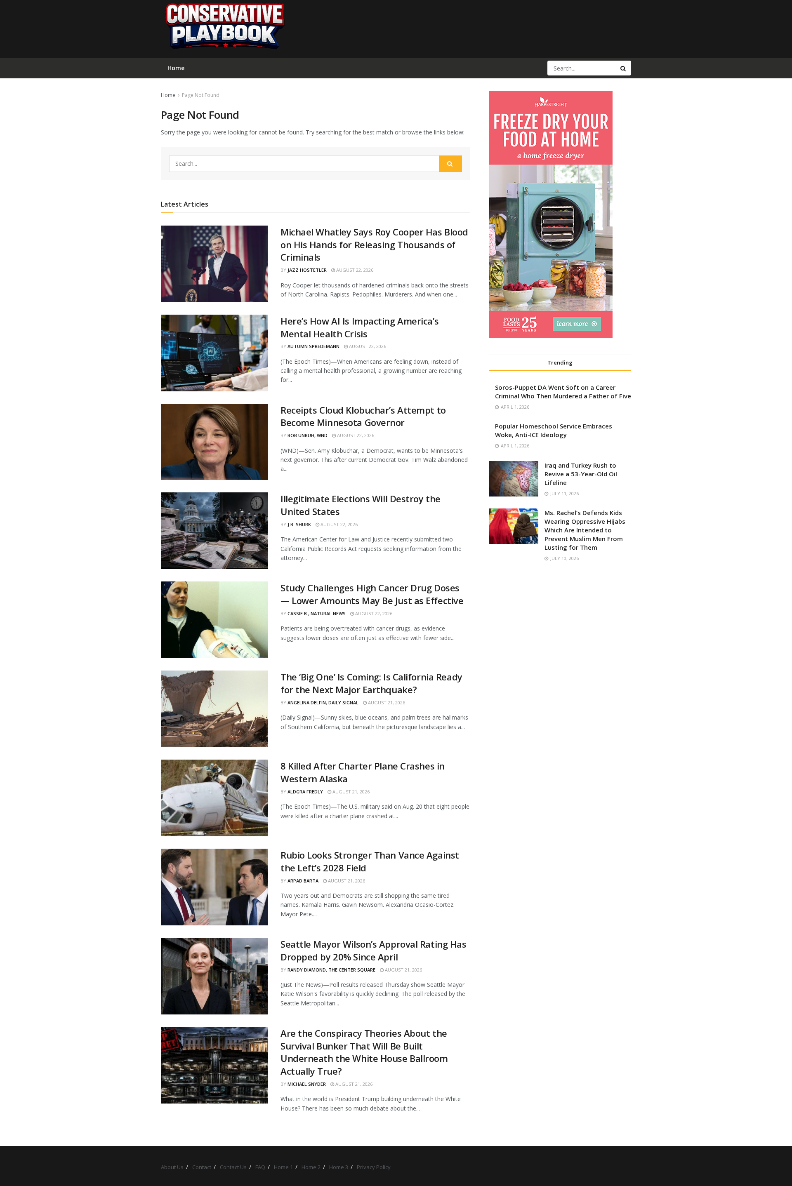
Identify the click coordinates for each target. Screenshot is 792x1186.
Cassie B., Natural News (317, 613)
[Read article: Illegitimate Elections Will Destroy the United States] (214, 530)
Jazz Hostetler (307, 270)
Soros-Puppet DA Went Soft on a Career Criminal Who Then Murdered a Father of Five (563, 391)
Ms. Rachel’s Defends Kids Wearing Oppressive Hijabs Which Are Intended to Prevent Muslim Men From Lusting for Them (584, 529)
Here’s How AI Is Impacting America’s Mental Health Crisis (359, 327)
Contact (201, 1167)
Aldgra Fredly (305, 791)
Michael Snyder (307, 1084)
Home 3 (338, 1167)
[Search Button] (623, 68)
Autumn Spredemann (313, 346)
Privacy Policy (374, 1167)
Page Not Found (200, 95)
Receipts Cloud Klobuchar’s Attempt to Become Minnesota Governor (363, 416)
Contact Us (233, 1167)
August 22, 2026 (354, 270)
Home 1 (283, 1167)
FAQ (260, 1167)
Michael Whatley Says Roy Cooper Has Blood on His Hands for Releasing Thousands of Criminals (374, 245)
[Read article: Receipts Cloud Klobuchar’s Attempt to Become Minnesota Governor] (214, 442)
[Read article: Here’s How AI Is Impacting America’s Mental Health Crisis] (214, 353)
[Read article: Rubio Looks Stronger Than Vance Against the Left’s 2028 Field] (214, 887)
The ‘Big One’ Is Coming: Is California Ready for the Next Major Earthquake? (371, 683)
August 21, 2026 (386, 702)
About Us (172, 1167)
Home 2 (311, 1167)
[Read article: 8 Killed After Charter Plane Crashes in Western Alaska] (214, 798)
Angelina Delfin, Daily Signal (323, 702)
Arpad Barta (303, 881)
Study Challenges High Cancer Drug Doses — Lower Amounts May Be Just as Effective (371, 594)
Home (168, 95)
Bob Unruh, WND (308, 435)
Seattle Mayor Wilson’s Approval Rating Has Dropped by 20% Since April (373, 950)
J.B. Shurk (299, 524)
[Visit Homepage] (224, 29)
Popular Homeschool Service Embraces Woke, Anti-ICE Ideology (553, 430)
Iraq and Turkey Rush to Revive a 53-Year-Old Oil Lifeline (580, 474)
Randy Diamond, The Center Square (331, 970)
